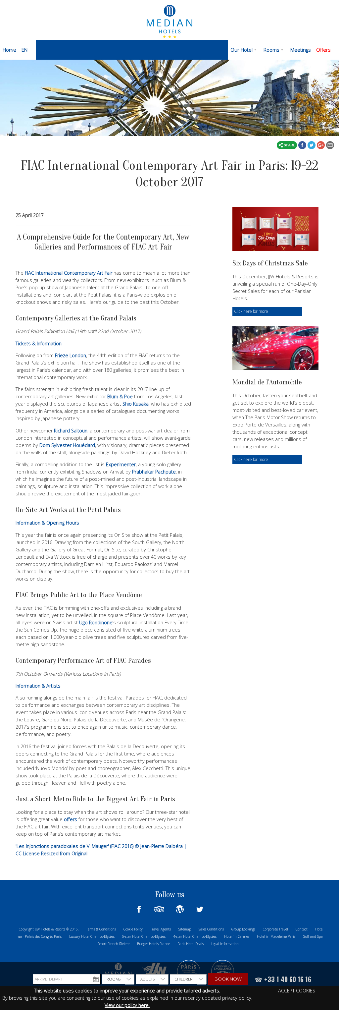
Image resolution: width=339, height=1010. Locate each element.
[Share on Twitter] (312, 144)
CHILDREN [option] (183, 979)
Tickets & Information (39, 343)
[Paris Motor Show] (275, 348)
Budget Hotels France (153, 943)
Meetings (300, 49)
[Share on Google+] (321, 144)
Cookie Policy (133, 929)
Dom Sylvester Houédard (67, 445)
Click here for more (251, 311)
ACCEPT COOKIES (296, 990)
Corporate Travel (275, 929)
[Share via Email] (330, 144)
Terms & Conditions (101, 929)
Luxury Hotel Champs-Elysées (92, 936)
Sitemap (184, 929)
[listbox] (118, 979)
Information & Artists (38, 686)
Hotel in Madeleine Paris (276, 936)
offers (70, 819)
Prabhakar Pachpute (154, 472)
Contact (302, 929)
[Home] (169, 21)
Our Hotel (241, 49)
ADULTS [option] (147, 979)
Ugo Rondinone (96, 622)
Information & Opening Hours (48, 523)
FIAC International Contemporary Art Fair (68, 273)
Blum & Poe (120, 396)
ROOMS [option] (114, 979)
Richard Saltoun (70, 430)
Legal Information (225, 943)
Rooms (271, 49)
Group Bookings (243, 929)
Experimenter (121, 464)
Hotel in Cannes (236, 936)
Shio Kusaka (135, 404)
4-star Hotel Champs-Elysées (195, 936)
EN (24, 49)
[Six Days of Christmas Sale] (275, 229)
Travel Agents (160, 929)
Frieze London (70, 355)
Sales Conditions (211, 929)
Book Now (228, 979)
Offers (323, 49)
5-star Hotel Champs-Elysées (144, 936)
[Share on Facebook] (303, 144)
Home (9, 49)
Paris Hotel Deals (190, 943)
